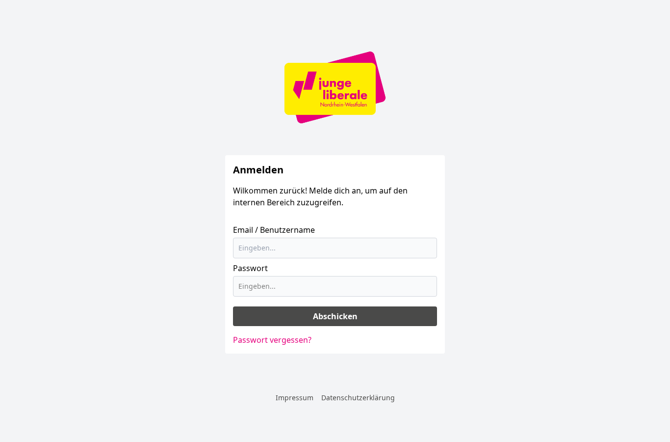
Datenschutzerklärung (358, 397)
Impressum (294, 397)
